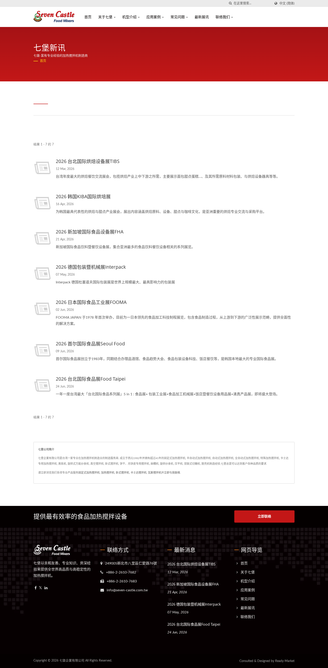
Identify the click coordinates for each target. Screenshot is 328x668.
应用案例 (154, 16)
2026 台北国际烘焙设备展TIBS (88, 161)
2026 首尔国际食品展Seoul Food (90, 343)
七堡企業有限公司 (71, 660)
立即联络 (264, 516)
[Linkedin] (46, 588)
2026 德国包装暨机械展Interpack (91, 267)
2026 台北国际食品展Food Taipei (90, 379)
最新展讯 (202, 16)
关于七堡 (105, 16)
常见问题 (178, 16)
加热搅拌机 (107, 472)
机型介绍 (129, 16)
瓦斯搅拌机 (154, 472)
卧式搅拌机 (122, 472)
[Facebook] (36, 588)
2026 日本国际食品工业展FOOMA (91, 302)
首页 (87, 16)
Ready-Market (285, 661)
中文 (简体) (287, 3)
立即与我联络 (172, 472)
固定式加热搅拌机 (89, 472)
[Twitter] (40, 588)
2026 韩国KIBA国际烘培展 (83, 196)
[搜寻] (230, 3)
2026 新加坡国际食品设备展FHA (89, 232)
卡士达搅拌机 (139, 472)
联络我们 (223, 16)
